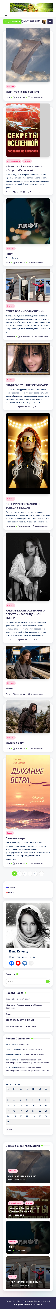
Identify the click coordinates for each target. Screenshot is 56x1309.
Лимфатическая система (31, 1049)
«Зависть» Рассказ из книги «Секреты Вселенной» (24, 1006)
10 (35, 873)
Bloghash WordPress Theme (28, 1304)
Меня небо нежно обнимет (22, 91)
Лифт (9, 253)
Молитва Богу (15, 742)
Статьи (27, 161)
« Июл (9, 1130)
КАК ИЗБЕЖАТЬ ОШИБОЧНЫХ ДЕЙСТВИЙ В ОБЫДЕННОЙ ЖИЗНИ (25, 614)
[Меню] (6, 16)
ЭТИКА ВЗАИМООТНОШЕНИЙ (25, 311)
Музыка (10, 86)
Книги (9, 833)
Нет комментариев (37, 97)
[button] (41, 873)
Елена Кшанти (13, 161)
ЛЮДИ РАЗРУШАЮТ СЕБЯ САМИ (27, 385)
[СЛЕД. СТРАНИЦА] (41, 873)
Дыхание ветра (15, 838)
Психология (23, 1044)
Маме (9, 688)
